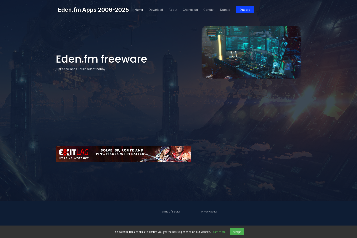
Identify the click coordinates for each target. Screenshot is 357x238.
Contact (208, 10)
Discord (244, 10)
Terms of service (170, 211)
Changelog (190, 10)
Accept (237, 232)
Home (138, 10)
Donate (225, 10)
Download (156, 10)
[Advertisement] (167, 174)
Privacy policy (209, 211)
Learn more (218, 232)
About (172, 10)
